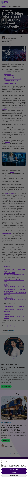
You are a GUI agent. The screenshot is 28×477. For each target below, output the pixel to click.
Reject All (14, 472)
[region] (14, 468)
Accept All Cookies (14, 469)
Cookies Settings (14, 475)
